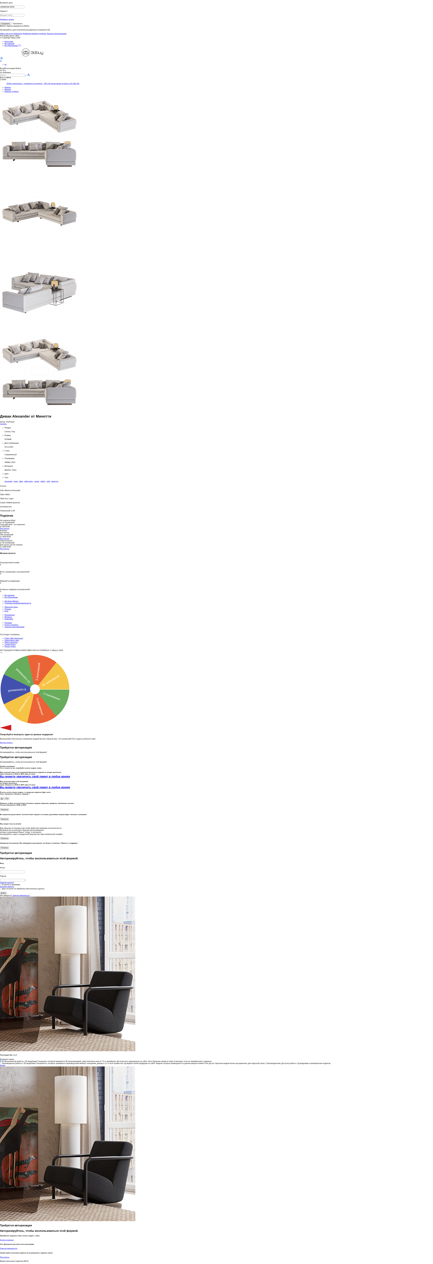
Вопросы (8, 617)
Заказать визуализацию (56, 34)
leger (16, 481)
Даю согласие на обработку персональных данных (22, 889)
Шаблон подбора (39, 34)
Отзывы (8, 609)
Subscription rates (12, 640)
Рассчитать (4, 529)
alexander (8, 481)
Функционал (10, 615)
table (21, 481)
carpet (36, 481)
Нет (6, 799)
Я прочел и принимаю (10, 885)
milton (42, 481)
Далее (2, 1065)
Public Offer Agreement (14, 638)
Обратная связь (11, 607)
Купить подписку (11, 625)
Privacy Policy (10, 646)
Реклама (8, 623)
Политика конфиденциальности (18, 603)
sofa (48, 481)
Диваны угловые (12, 91)
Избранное (17, 34)
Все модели (9, 44)
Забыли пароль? (7, 883)
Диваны (8, 89)
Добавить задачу (7, 19)
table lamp (28, 481)
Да (2, 799)
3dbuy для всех (6, 34)
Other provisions (11, 642)
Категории (9, 42)
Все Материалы (13, 46)
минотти (54, 481)
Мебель (8, 87)
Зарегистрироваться (21, 895)
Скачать (3, 424)
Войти (3, 893)
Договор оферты (12, 601)
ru (1, 61)
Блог (6, 611)
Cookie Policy (10, 644)
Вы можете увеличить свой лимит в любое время (35, 776)
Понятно (4, 810)
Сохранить (5, 24)
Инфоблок (27, 34)
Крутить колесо (6, 743)
